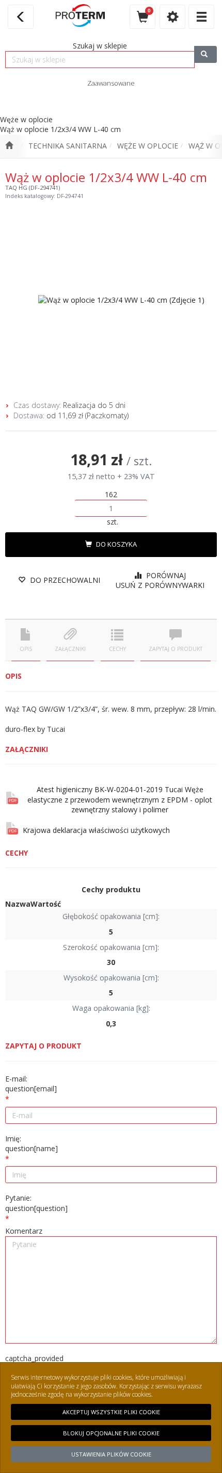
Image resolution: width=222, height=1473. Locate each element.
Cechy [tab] (117, 648)
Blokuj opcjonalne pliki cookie (111, 1433)
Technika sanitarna (67, 146)
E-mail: (31, 1084)
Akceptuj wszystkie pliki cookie (111, 1412)
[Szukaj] (205, 54)
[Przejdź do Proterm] (9, 146)
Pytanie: (36, 1203)
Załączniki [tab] (70, 648)
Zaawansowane (111, 83)
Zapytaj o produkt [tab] (175, 648)
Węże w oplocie (147, 146)
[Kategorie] (201, 17)
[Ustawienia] (172, 17)
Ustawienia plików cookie (111, 1454)
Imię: (31, 1144)
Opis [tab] (26, 648)
